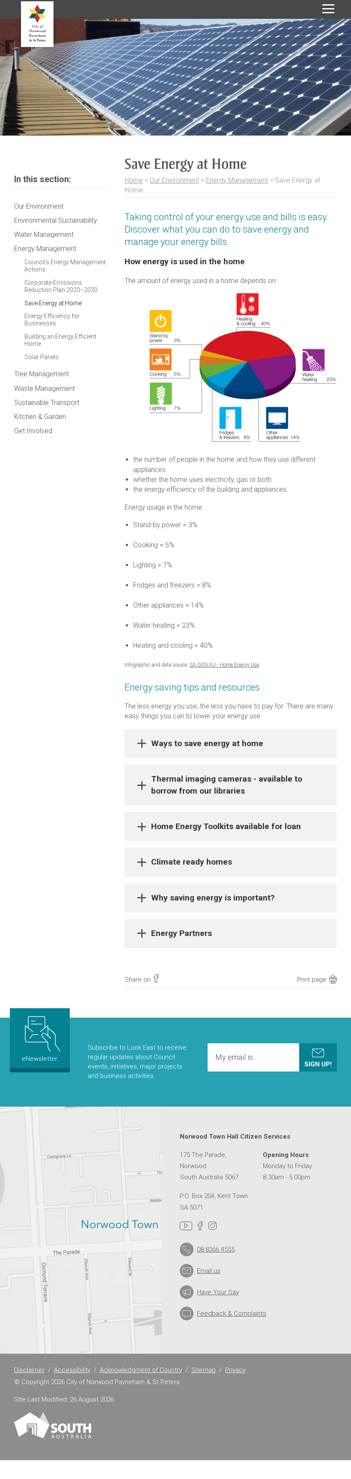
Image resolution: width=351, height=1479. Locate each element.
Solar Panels (41, 357)
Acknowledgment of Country (141, 1370)
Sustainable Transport (46, 403)
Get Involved (33, 431)
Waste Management (44, 388)
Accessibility (72, 1370)
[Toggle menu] (328, 8)
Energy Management (237, 180)
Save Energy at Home (53, 303)
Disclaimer (29, 1370)
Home (134, 180)
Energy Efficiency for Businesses (52, 320)
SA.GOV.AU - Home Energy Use (224, 665)
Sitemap (203, 1370)
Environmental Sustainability (55, 220)
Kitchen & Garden (40, 417)
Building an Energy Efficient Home (60, 340)
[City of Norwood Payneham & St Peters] (37, 24)
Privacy (235, 1370)
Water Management (44, 234)
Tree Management (41, 374)
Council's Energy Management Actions (65, 266)
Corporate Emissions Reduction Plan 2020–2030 (61, 286)
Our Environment (174, 180)
